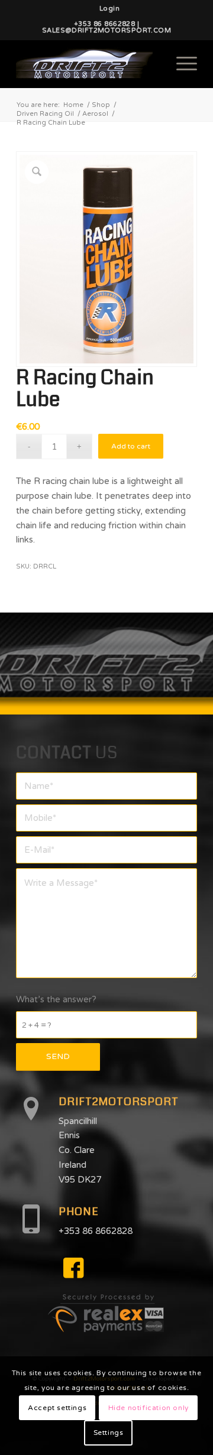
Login (109, 8)
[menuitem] (109, 9)
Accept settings (57, 1408)
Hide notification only (148, 1408)
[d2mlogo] (88, 63)
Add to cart (130, 446)
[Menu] (180, 63)
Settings (108, 1432)
